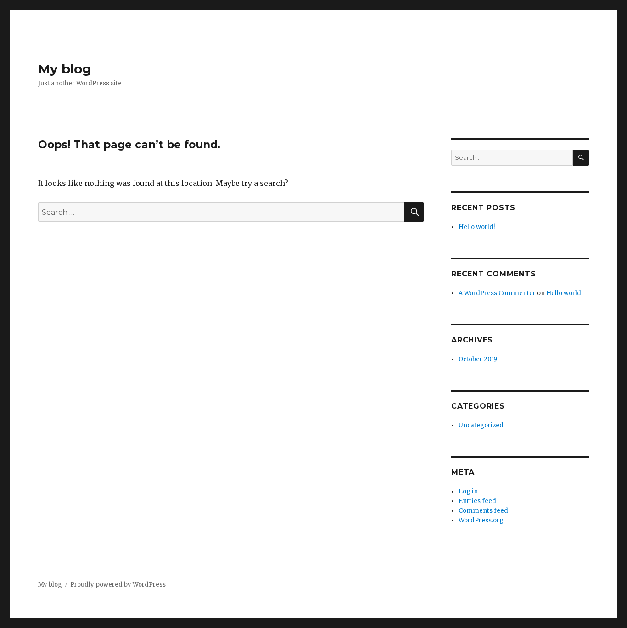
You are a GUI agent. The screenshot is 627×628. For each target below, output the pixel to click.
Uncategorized (481, 425)
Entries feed (477, 501)
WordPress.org (481, 520)
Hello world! (477, 227)
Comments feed (483, 511)
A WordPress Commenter (497, 293)
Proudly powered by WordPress (118, 585)
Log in (468, 491)
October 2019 (478, 359)
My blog (64, 69)
